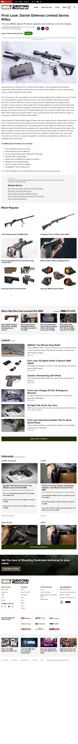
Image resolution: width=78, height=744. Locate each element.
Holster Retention (68, 492)
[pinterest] (47, 27)
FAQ (2, 595)
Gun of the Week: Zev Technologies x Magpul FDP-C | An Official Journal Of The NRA (48, 327)
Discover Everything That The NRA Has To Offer (48, 651)
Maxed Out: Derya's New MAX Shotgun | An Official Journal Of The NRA (28, 327)
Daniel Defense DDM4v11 (17, 199)
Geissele (51, 180)
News (36, 7)
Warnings (35, 660)
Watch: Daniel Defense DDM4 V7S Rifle (22, 194)
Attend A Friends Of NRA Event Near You (68, 650)
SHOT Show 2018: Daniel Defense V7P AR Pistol (26, 196)
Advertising (4, 589)
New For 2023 (17, 29)
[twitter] (43, 27)
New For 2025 (46, 7)
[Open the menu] (69, 7)
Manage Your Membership (67, 597)
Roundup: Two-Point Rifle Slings (19, 191)
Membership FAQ (65, 595)
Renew (21, 1)
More (12, 341)
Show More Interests (49, 547)
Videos (43, 522)
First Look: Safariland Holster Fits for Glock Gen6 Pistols (49, 421)
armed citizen (16, 490)
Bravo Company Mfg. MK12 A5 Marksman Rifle (25, 188)
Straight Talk (7, 490)
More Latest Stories (46, 439)
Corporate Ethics (25, 660)
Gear (10, 29)
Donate (26, 1)
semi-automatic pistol (27, 490)
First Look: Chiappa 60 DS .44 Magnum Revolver (47, 392)
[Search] (74, 7)
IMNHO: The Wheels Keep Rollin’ (44, 345)
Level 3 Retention (57, 492)
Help (2, 597)
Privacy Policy (4, 660)
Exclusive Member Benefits (68, 592)
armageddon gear (20, 182)
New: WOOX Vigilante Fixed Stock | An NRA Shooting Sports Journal (9, 327)
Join (16, 1)
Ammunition (24, 595)
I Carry (43, 461)
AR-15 (47, 180)
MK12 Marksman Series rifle (26, 180)
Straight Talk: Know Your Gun (42, 405)
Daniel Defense (7, 87)
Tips (32, 355)
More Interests (19, 457)
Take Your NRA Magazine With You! (9, 650)
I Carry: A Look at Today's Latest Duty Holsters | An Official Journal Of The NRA (58, 487)
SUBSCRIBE (11, 569)
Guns (57, 7)
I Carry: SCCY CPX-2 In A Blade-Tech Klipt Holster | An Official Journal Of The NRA (58, 509)
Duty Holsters (46, 492)
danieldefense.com (53, 171)
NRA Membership (65, 589)
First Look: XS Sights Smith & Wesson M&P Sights (49, 362)
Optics (33, 370)
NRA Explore (44, 599)
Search (3, 600)
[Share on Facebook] (38, 27)
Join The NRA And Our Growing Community (28, 651)
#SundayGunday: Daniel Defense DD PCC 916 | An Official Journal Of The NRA (67, 327)
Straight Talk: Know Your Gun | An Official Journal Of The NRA (17, 486)
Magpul (57, 180)
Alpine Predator (40, 180)
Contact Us (4, 592)
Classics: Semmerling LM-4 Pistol (44, 375)
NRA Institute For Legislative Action (48, 596)
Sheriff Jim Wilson (36, 410)
